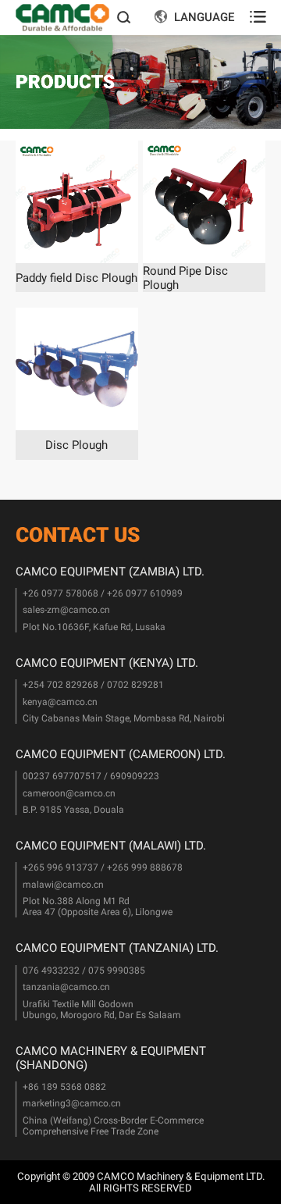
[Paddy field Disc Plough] (77, 202)
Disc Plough (76, 445)
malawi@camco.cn (63, 884)
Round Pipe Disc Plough (185, 278)
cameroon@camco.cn (69, 793)
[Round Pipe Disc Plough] (204, 202)
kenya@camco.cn (60, 701)
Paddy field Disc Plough (76, 278)
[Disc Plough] (77, 369)
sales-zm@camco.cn (66, 609)
